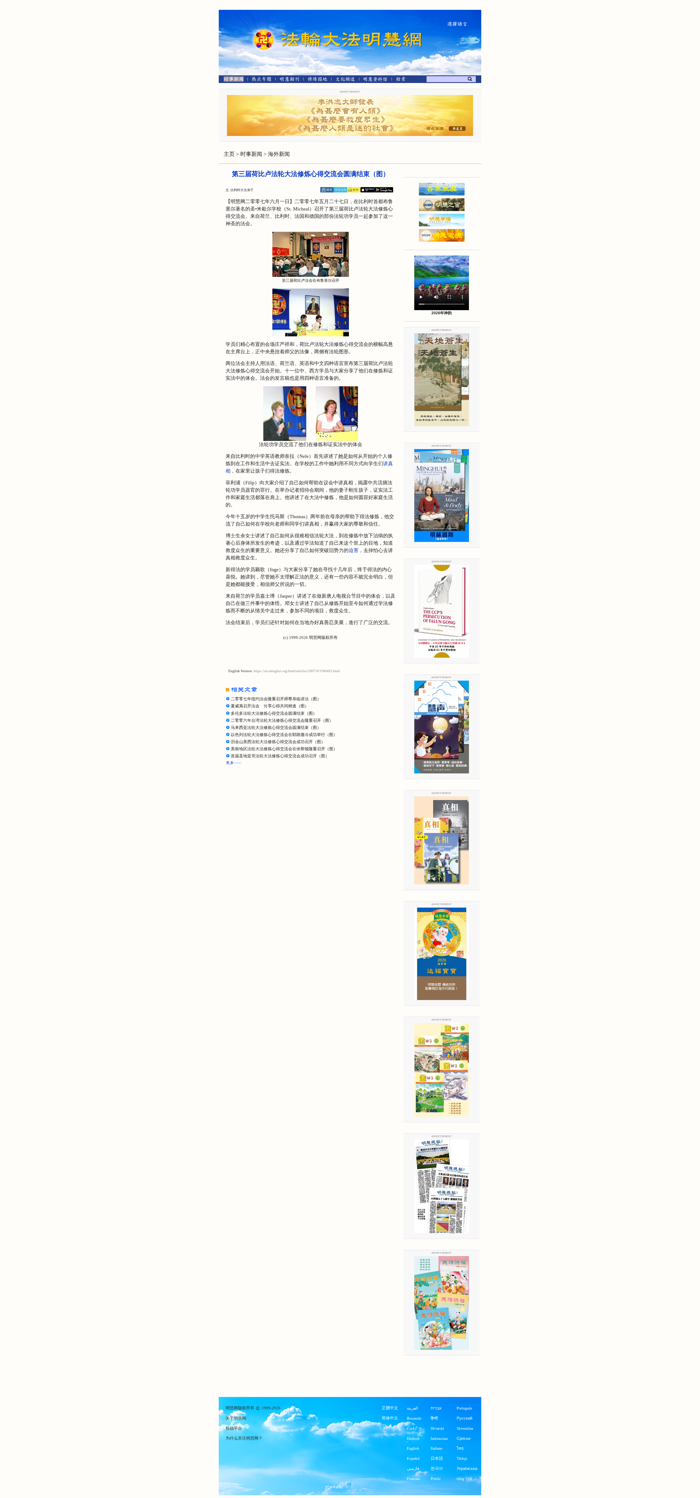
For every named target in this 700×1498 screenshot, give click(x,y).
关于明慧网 (236, 1418)
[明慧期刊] (289, 80)
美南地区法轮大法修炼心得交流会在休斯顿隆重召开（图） (284, 749)
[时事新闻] (232, 80)
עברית (436, 1408)
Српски (463, 1438)
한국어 (437, 1468)
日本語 (437, 1458)
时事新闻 (251, 154)
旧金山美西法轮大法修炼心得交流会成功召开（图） (278, 742)
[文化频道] (345, 80)
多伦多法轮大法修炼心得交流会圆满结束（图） (274, 713)
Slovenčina (465, 1428)
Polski (436, 1478)
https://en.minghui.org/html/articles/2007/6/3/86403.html (297, 671)
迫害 (353, 550)
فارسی (413, 1468)
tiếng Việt (464, 1478)
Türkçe (462, 1458)
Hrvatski (437, 1428)
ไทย (460, 1448)
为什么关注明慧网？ (244, 1438)
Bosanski (414, 1418)
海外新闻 (279, 154)
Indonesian (439, 1438)
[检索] (401, 80)
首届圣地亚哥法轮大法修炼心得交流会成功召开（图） (280, 756)
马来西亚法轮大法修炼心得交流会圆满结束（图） (276, 727)
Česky (412, 1428)
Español (413, 1458)
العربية (412, 1408)
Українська (467, 1468)
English (413, 1448)
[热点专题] (262, 80)
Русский (464, 1418)
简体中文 (390, 1418)
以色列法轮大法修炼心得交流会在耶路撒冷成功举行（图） (284, 734)
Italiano (436, 1448)
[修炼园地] (317, 80)
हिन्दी (434, 1418)
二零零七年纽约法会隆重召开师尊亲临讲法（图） (276, 699)
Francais (413, 1478)
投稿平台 (234, 1428)
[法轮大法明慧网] (264, 30)
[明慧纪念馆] (375, 80)
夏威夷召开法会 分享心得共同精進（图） (270, 706)
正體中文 (390, 1408)
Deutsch (413, 1438)
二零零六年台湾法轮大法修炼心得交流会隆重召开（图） (282, 720)
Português (464, 1408)
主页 (229, 154)
